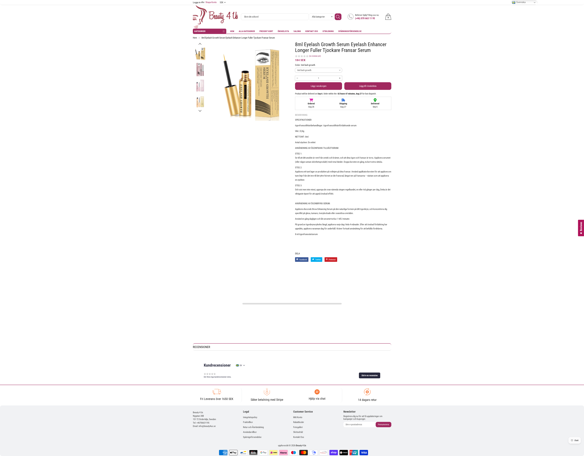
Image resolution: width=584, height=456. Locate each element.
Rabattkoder (298, 422)
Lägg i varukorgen (318, 86)
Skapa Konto (209, 2)
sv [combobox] (241, 365)
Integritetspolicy (250, 417)
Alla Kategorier (247, 31)
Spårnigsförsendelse (252, 437)
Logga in (196, 2)
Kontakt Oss (311, 31)
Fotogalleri (298, 427)
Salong (297, 31)
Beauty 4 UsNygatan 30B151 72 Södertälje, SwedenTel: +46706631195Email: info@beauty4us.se (204, 419)
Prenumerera (383, 424)
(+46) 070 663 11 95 (365, 18)
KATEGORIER (199, 31)
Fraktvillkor (248, 422)
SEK (221, 2)
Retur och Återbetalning (253, 427)
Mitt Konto (297, 417)
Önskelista (283, 31)
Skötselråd (298, 432)
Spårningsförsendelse (350, 31)
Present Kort (266, 31)
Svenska (521, 2)
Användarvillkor (250, 432)
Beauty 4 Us (301, 445)
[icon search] (338, 16)
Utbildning (328, 31)
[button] (200, 44)
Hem (232, 31)
